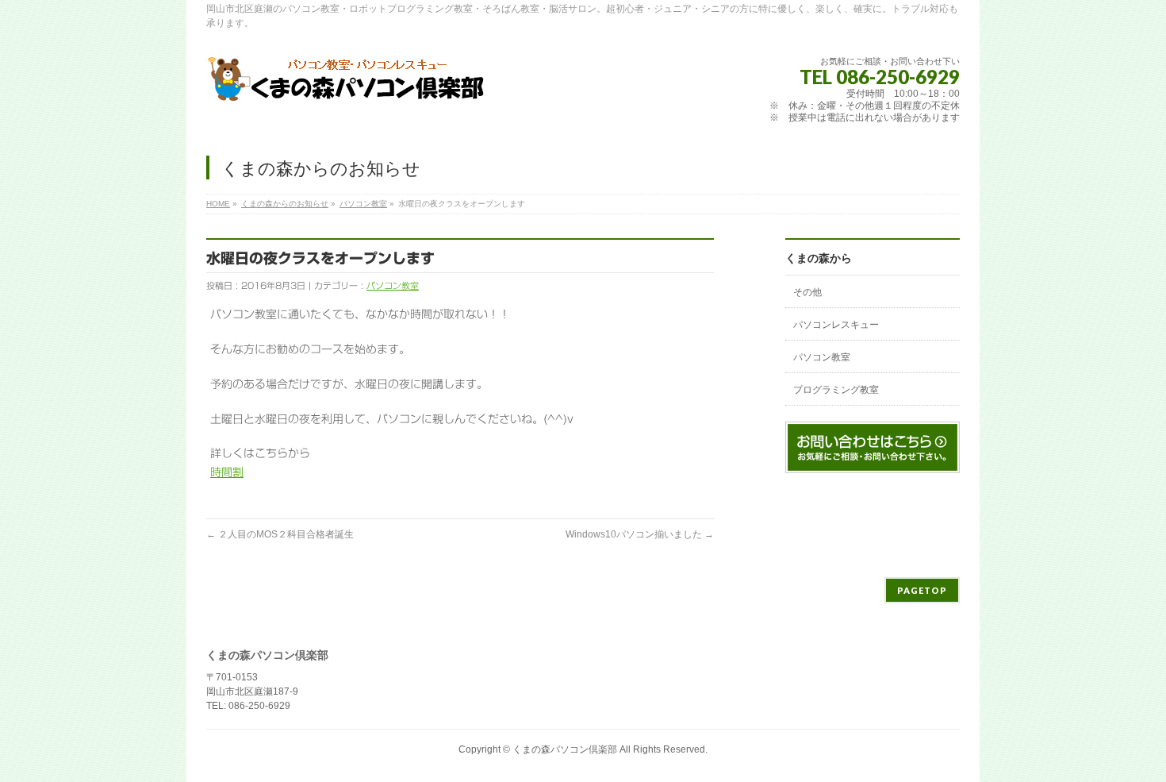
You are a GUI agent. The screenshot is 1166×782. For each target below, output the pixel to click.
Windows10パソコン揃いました (640, 534)
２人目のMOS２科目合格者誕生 (280, 534)
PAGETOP (922, 590)
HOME (218, 203)
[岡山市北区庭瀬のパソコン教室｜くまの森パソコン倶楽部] (346, 85)
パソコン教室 (363, 203)
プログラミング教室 (836, 389)
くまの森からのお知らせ (284, 203)
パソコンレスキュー (836, 324)
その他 (807, 292)
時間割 (227, 472)
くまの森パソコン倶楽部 (564, 749)
